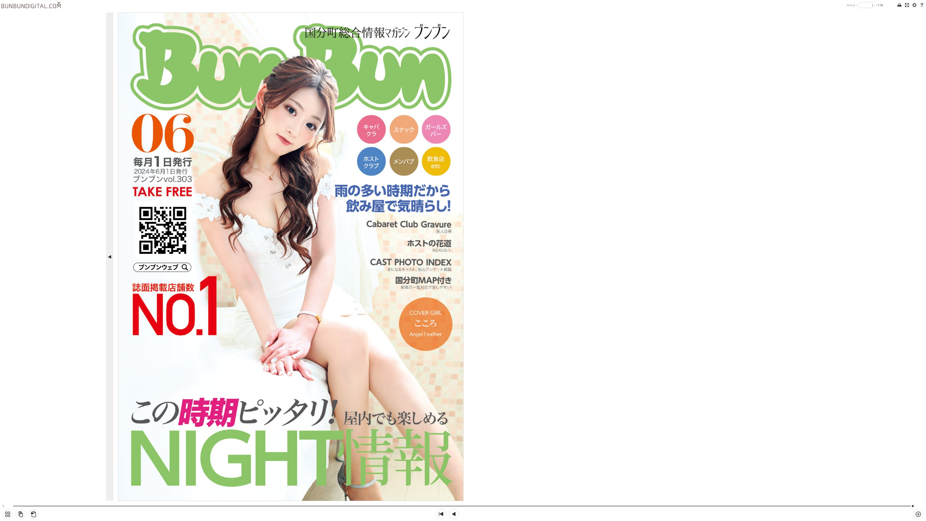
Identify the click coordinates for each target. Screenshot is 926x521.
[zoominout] (918, 514)
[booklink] (20, 514)
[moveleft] (454, 514)
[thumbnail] (7, 514)
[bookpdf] (33, 514)
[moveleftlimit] (441, 514)
